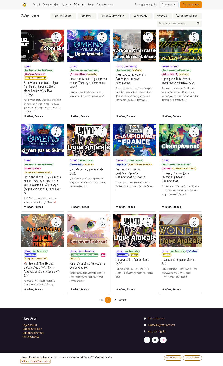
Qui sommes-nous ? (32, 329)
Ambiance (162, 16)
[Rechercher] (198, 24)
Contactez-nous (191, 4)
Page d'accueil (30, 325)
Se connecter (169, 4)
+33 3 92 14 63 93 (148, 4)
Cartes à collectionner (112, 16)
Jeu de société (140, 16)
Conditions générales (33, 333)
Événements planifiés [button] (186, 16)
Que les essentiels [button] (173, 358)
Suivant (122, 300)
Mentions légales (31, 337)
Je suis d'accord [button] (192, 358)
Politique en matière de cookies (35, 361)
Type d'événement (62, 16)
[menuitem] (36, 4)
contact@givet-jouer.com (161, 325)
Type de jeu (86, 16)
